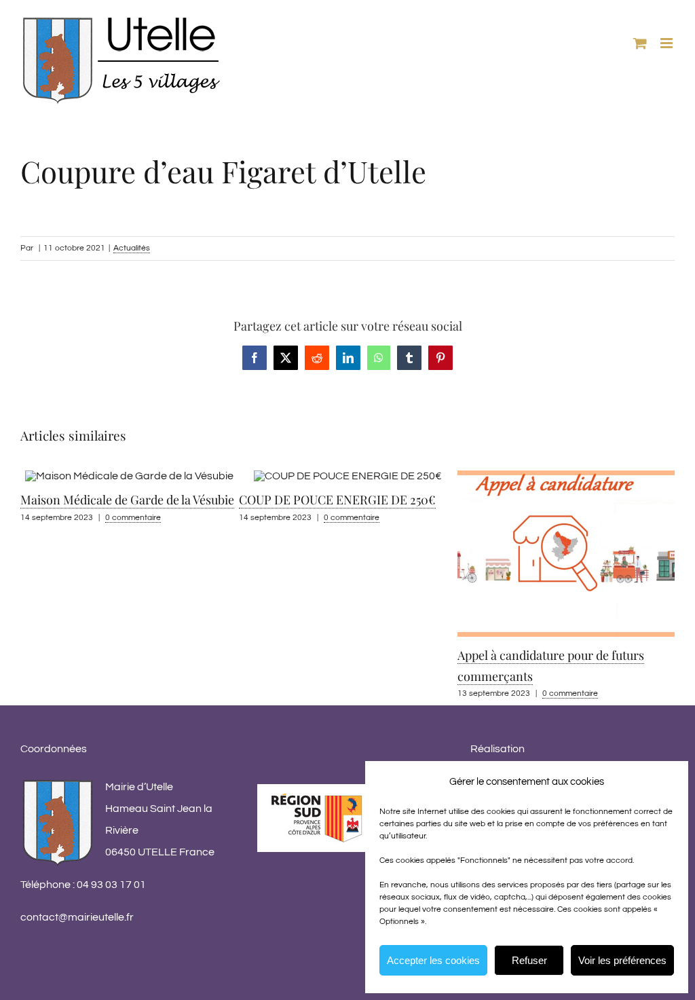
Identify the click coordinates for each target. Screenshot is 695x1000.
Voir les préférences (622, 960)
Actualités (131, 248)
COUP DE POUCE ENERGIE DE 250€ (169, 500)
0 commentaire (184, 517)
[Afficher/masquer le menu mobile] (667, 43)
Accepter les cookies (433, 960)
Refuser (529, 960)
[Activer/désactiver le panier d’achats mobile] (640, 43)
